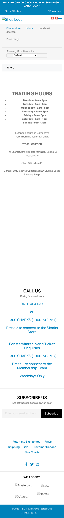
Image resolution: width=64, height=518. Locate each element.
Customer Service (44, 447)
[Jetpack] (41, 513)
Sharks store (13, 28)
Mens (29, 28)
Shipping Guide (18, 447)
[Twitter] (32, 464)
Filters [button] (10, 68)
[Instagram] (37, 464)
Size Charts (32, 452)
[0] (49, 20)
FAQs (48, 442)
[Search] (45, 19)
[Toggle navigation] (60, 20)
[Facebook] (26, 464)
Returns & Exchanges (26, 442)
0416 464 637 (32, 304)
